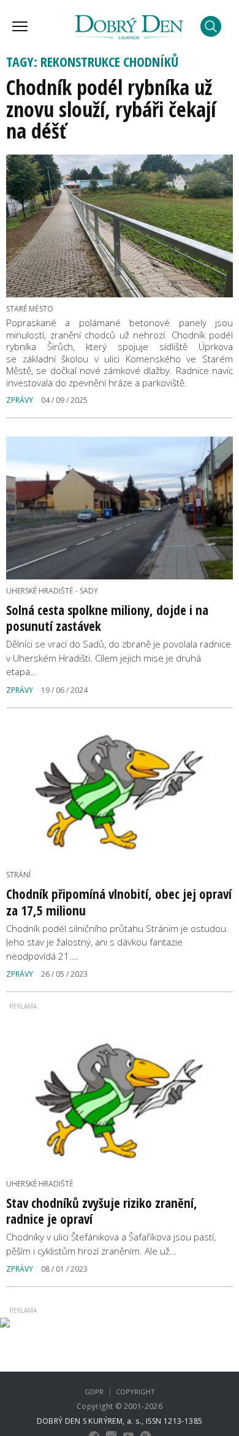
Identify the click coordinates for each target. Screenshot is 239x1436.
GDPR (94, 1391)
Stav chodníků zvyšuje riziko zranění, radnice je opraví (101, 1211)
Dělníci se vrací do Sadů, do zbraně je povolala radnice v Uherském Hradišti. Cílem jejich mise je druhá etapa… (118, 658)
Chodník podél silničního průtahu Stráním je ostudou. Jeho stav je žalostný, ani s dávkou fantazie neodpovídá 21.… (117, 942)
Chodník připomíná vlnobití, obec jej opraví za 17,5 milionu (119, 902)
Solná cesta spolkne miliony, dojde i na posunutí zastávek (107, 618)
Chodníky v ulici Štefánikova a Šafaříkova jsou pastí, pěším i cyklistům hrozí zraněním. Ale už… (111, 1244)
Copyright (135, 1391)
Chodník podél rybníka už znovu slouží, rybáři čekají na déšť (111, 109)
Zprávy (19, 400)
